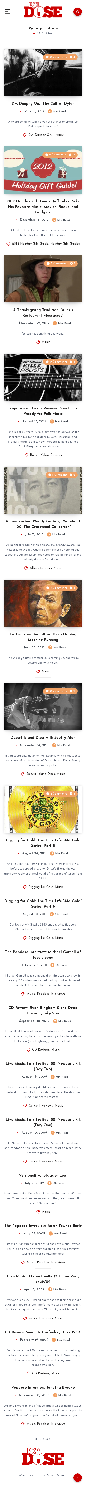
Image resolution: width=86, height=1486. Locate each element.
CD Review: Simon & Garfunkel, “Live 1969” (43, 1332)
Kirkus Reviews (51, 455)
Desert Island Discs (41, 774)
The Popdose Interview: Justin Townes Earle (43, 1226)
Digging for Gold (40, 887)
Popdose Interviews (51, 994)
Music (59, 135)
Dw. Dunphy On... (40, 135)
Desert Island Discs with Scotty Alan (43, 738)
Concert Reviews (41, 1105)
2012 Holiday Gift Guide (30, 244)
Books (34, 455)
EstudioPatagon (56, 1475)
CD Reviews (40, 1049)
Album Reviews (41, 568)
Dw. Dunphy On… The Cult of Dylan (43, 104)
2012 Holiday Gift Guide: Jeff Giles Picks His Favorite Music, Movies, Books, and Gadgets (43, 207)
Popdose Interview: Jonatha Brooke (43, 1388)
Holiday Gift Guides (65, 244)
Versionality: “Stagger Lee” (43, 1176)
